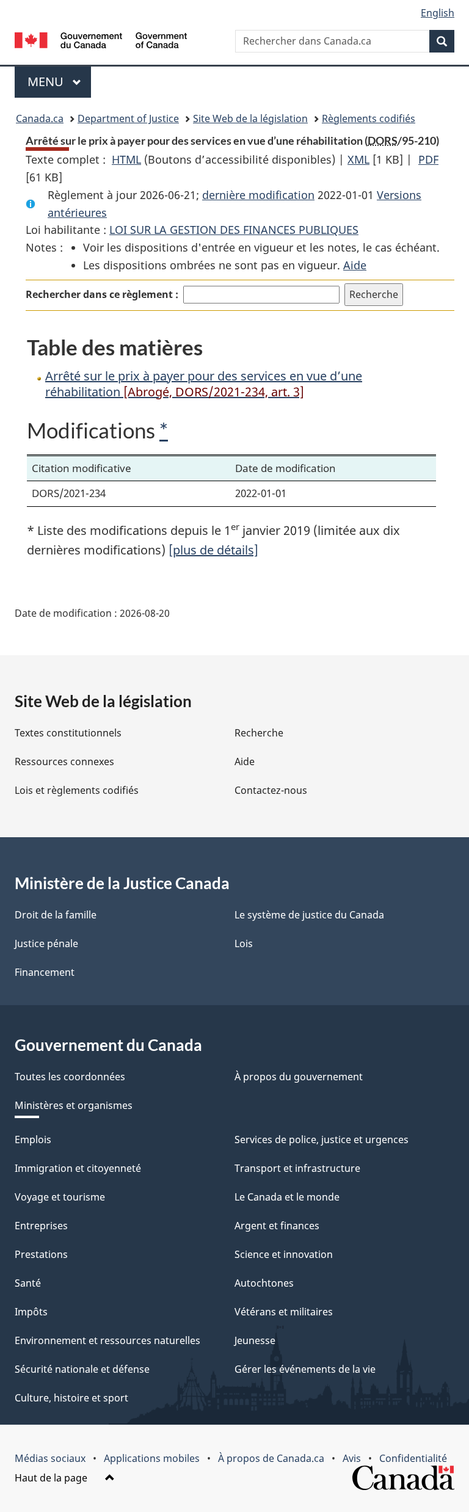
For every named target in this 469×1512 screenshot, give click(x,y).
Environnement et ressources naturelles (107, 1340)
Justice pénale (46, 943)
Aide (354, 265)
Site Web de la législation (250, 118)
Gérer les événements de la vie (305, 1369)
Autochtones (264, 1283)
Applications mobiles (152, 1458)
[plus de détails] (213, 550)
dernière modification (258, 194)
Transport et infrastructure (297, 1168)
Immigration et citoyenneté (78, 1168)
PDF (428, 159)
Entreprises (41, 1225)
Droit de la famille (55, 914)
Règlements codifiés (368, 118)
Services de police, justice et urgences (321, 1139)
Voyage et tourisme (60, 1197)
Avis (352, 1458)
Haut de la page (52, 1478)
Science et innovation (283, 1254)
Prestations (41, 1254)
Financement (45, 972)
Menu (59, 81)
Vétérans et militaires (283, 1311)
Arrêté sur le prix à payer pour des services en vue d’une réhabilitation (203, 384)
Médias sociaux (50, 1458)
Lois (243, 943)
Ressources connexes (64, 761)
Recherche (258, 733)
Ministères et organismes (74, 1105)
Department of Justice (128, 118)
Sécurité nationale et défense (82, 1369)
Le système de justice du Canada (309, 914)
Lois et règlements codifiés (77, 790)
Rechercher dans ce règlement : (102, 294)
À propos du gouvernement (298, 1076)
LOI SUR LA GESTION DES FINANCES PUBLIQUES (233, 229)
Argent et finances (276, 1225)
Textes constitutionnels (68, 733)
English (437, 13)
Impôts (31, 1311)
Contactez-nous (270, 790)
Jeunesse (254, 1340)
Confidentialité (413, 1458)
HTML (126, 159)
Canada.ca (40, 118)
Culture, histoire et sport (71, 1398)
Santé (28, 1283)
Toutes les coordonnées (70, 1076)
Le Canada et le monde (287, 1197)
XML (358, 159)
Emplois (33, 1139)
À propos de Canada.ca (271, 1458)
